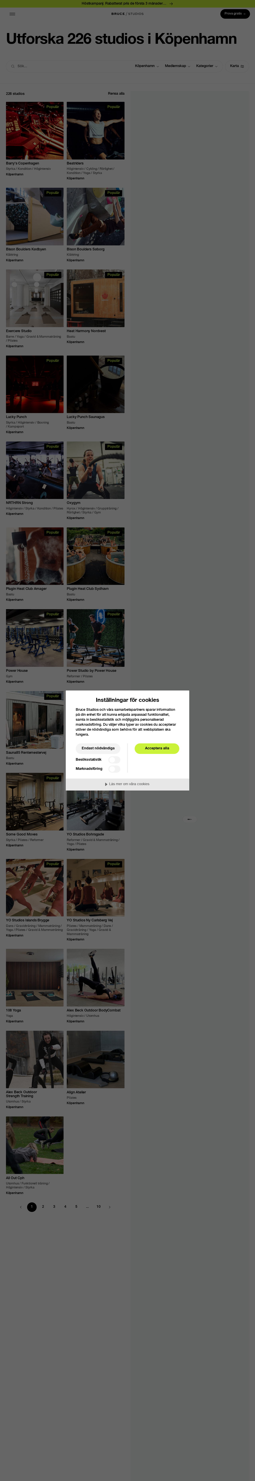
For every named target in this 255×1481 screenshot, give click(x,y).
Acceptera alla (157, 748)
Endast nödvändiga (98, 748)
